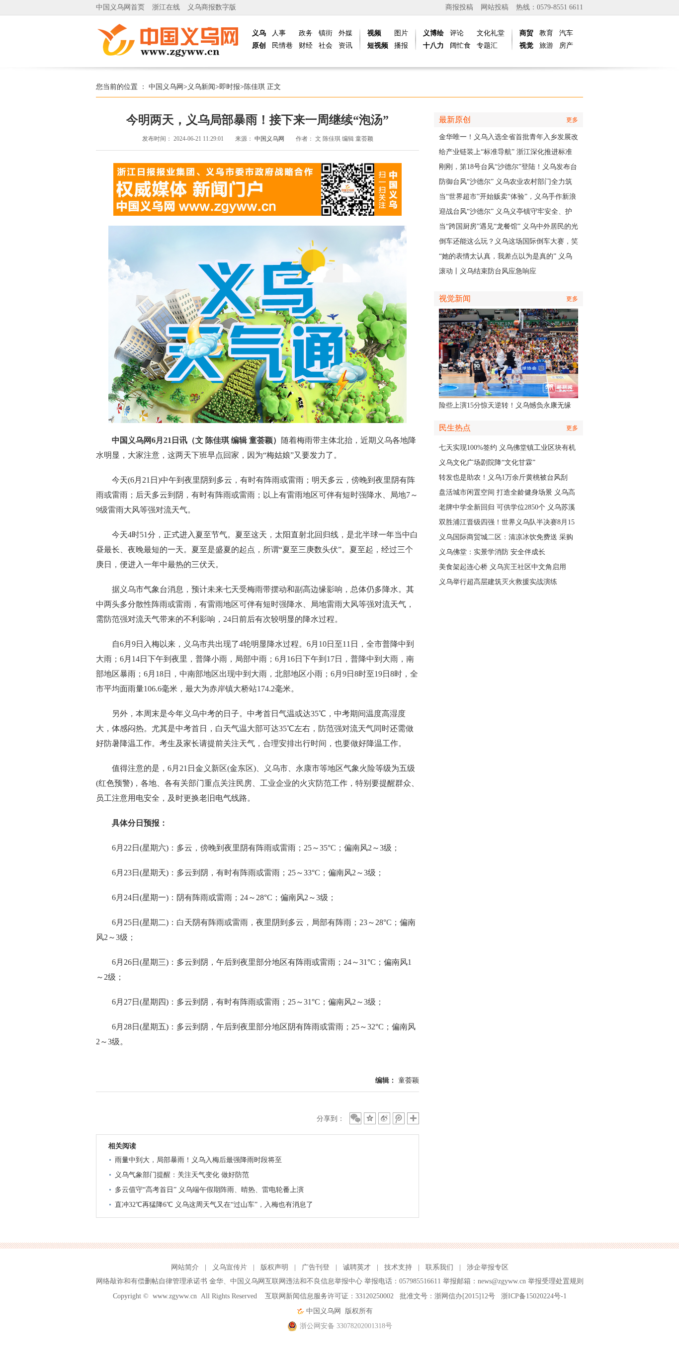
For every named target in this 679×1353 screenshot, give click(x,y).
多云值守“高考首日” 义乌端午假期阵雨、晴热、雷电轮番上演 (209, 1189)
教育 (546, 33)
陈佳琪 (254, 86)
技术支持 (398, 1267)
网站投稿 (495, 7)
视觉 (526, 45)
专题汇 (487, 45)
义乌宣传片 (229, 1267)
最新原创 (455, 119)
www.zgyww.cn (175, 1296)
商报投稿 (459, 7)
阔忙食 (460, 45)
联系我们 (439, 1267)
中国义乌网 (166, 86)
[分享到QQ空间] (370, 1118)
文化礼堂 (491, 33)
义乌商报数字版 (211, 7)
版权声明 (274, 1267)
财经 (306, 45)
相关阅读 (122, 1146)
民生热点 (455, 427)
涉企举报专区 (488, 1267)
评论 (457, 33)
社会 (326, 45)
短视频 (377, 45)
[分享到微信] (355, 1118)
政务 (306, 33)
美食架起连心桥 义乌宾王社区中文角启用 (502, 567)
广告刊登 (316, 1267)
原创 (259, 45)
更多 (572, 119)
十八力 (433, 45)
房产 (566, 45)
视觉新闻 (455, 298)
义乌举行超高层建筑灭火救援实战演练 (498, 582)
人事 (279, 33)
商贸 (526, 33)
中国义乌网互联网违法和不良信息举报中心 (296, 1281)
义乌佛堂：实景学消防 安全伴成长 (492, 552)
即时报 (229, 86)
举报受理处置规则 (556, 1281)
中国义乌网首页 (120, 7)
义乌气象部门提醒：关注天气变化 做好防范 (182, 1175)
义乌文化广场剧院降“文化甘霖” (487, 462)
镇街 (326, 33)
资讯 (345, 45)
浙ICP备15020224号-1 (534, 1296)
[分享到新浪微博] (384, 1118)
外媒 (345, 33)
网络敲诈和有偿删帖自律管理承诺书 (151, 1281)
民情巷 (282, 45)
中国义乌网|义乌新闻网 (170, 39)
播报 (401, 45)
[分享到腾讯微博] (399, 1118)
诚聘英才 (357, 1267)
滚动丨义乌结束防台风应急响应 (487, 271)
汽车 (566, 33)
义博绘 (433, 33)
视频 (374, 33)
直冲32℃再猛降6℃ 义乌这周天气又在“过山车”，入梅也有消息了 (214, 1204)
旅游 (546, 45)
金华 (216, 1281)
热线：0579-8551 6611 (549, 7)
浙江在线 (166, 7)
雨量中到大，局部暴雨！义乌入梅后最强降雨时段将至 (198, 1160)
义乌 (259, 33)
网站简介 (185, 1267)
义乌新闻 (201, 86)
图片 (401, 33)
